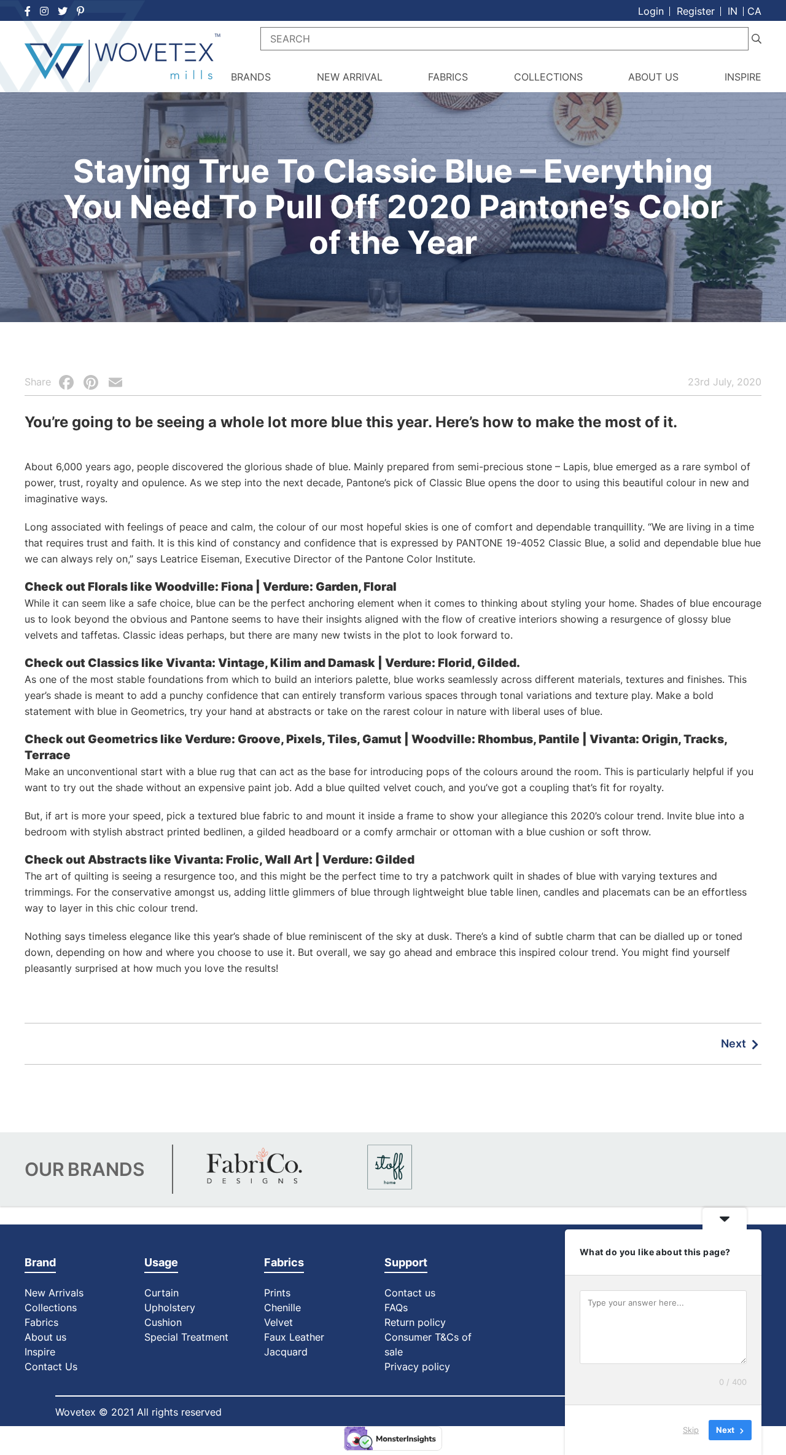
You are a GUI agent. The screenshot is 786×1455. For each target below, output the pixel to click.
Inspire (40, 1352)
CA (754, 11)
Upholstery (169, 1307)
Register (696, 11)
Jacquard (286, 1352)
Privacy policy (417, 1366)
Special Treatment (186, 1337)
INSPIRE (743, 77)
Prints (277, 1293)
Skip (691, 1430)
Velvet (278, 1322)
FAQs (396, 1307)
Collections (51, 1307)
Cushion (163, 1322)
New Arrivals (54, 1293)
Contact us (409, 1293)
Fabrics (41, 1322)
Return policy (415, 1322)
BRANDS (251, 77)
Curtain (161, 1293)
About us (45, 1337)
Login (651, 11)
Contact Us (51, 1366)
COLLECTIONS (548, 77)
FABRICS (448, 77)
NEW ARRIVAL (350, 77)
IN (732, 11)
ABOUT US (653, 77)
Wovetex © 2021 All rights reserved (138, 1412)
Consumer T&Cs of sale (428, 1344)
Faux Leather (295, 1337)
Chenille (282, 1307)
